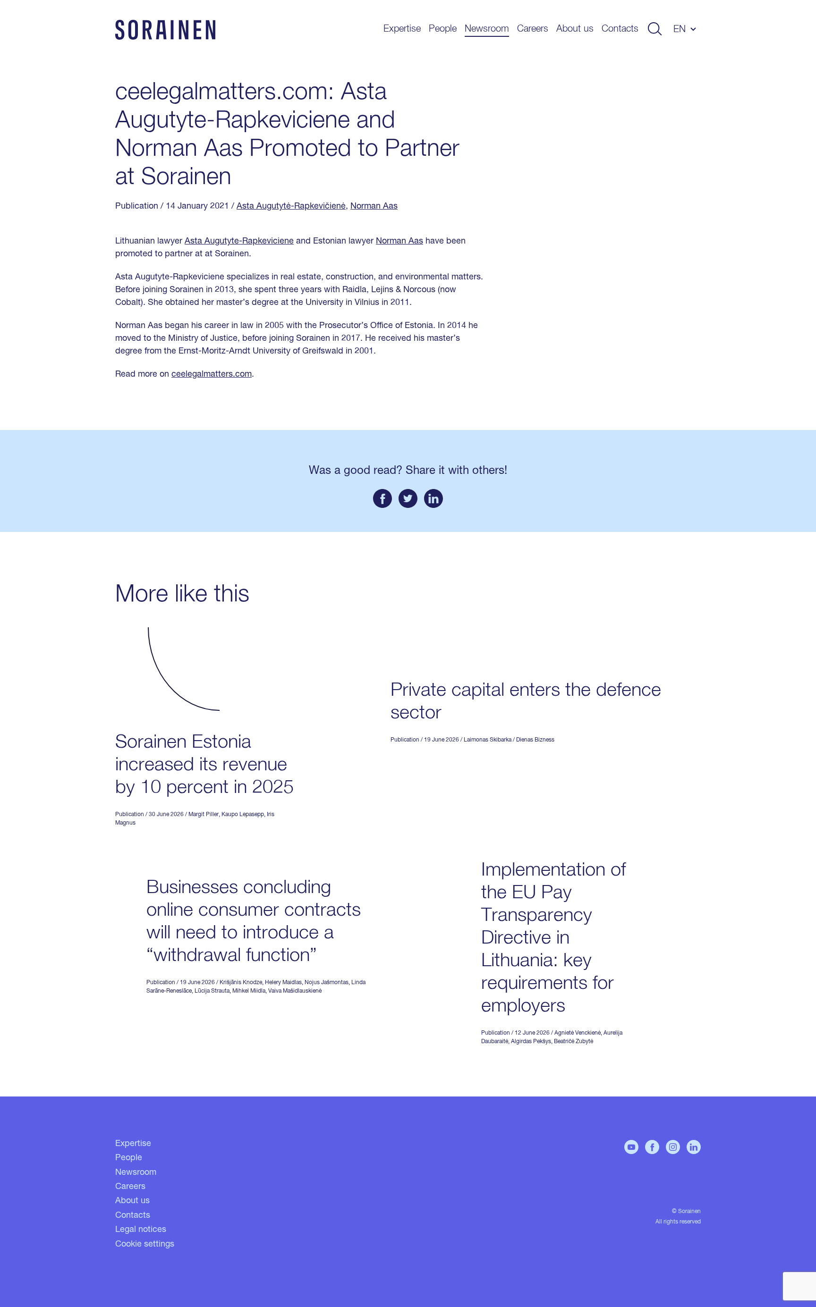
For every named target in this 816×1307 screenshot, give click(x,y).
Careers (532, 29)
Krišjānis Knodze (241, 983)
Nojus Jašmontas (326, 983)
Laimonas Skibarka (487, 740)
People (443, 29)
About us (575, 29)
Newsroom (487, 29)
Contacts (620, 29)
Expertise (402, 29)
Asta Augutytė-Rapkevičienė (291, 206)
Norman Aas (374, 206)
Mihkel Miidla (248, 991)
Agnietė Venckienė (577, 1033)
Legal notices (140, 1229)
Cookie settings (144, 1244)
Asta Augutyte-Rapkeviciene (239, 241)
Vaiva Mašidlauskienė (295, 991)
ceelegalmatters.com (211, 374)
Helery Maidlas (283, 983)
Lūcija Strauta (212, 991)
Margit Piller (203, 815)
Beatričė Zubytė (573, 1042)
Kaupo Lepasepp (242, 815)
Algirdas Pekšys (531, 1042)
